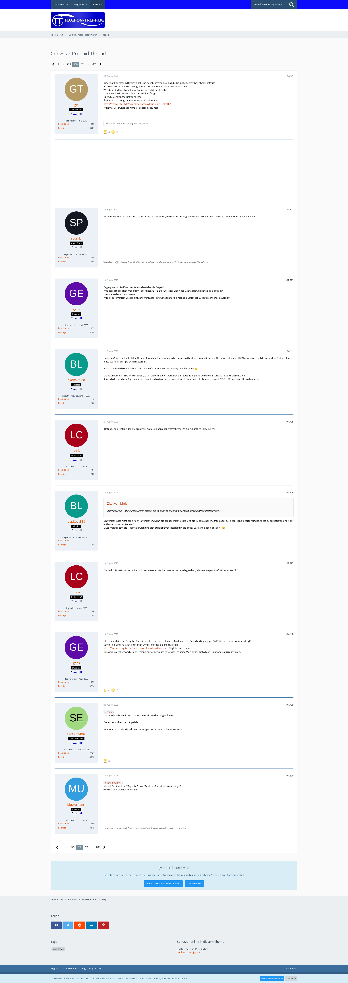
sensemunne (114, 782)
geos (109, 712)
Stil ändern (291, 968)
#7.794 (289, 351)
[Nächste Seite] (100, 64)
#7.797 (289, 563)
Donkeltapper (184, 952)
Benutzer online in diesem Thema (200, 941)
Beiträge (62, 128)
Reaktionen (63, 123)
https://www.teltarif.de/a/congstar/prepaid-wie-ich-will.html (135, 104)
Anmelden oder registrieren (268, 4)
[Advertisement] (231, 17)
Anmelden (194, 883)
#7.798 (289, 634)
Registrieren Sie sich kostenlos (179, 875)
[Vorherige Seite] (53, 64)
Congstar (58, 949)
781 (82, 64)
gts (133, 123)
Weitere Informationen (272, 978)
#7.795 (289, 421)
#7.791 (289, 75)
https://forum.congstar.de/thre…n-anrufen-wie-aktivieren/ (134, 648)
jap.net (197, 952)
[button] (56, 925)
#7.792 (289, 209)
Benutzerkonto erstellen (163, 883)
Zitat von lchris (117, 503)
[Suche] (291, 4)
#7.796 (289, 492)
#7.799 (289, 704)
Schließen (291, 978)
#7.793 (289, 280)
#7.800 (289, 775)
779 (69, 64)
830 (94, 64)
